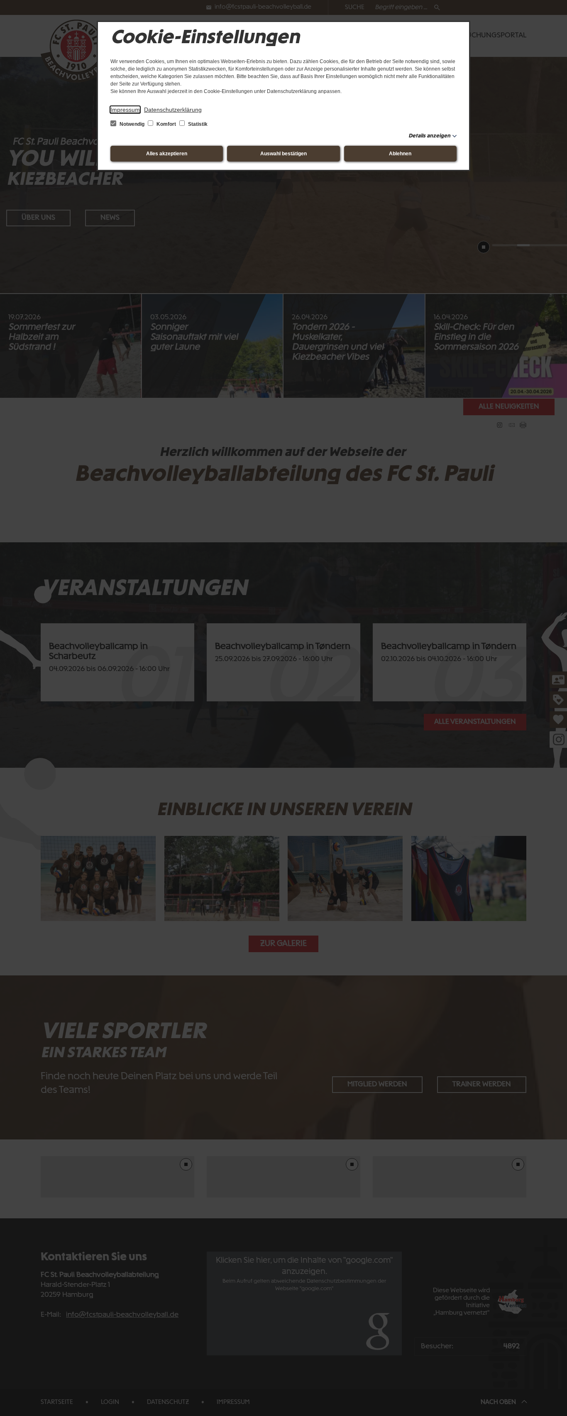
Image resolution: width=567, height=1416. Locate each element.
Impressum (125, 109)
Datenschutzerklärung (173, 109)
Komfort (166, 124)
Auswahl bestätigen (283, 154)
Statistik (197, 124)
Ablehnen (400, 154)
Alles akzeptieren (166, 154)
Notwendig (132, 124)
